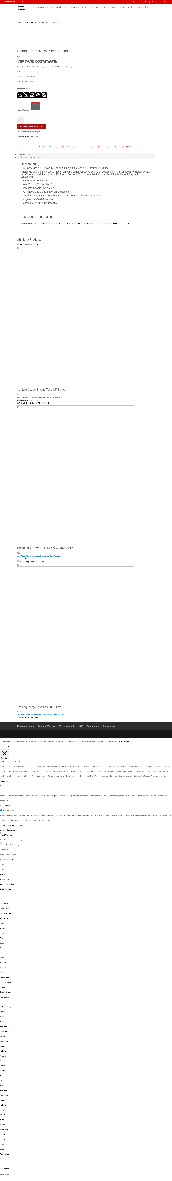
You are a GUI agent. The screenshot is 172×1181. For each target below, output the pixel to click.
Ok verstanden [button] (123, 741)
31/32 (58, 223)
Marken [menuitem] (3, 894)
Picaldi (31, 22)
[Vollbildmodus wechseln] (3, 1174)
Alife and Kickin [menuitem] (5, 982)
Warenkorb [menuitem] (4, 874)
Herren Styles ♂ (67, 147)
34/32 (99, 223)
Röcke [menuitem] (2, 1134)
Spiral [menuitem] (2, 1002)
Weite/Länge (23, 110)
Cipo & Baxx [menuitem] (4, 904)
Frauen (86, 7)
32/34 (78, 223)
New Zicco (118, 147)
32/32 (73, 223)
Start (19, 22)
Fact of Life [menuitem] (4, 918)
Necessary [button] (4, 781)
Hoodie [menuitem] (2, 1046)
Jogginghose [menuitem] (4, 1056)
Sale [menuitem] (1, 1159)
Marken (60, 7)
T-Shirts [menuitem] (3, 948)
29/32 (37, 223)
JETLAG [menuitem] (3, 967)
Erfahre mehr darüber (8, 747)
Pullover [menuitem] (3, 1051)
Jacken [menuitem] (2, 1036)
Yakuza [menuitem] (2, 928)
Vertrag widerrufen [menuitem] (7, 884)
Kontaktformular (26, 726)
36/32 (109, 223)
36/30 (104, 223)
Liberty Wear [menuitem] (4, 977)
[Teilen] (6, 1174)
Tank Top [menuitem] (3, 1026)
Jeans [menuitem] (2, 1061)
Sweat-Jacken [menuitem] (5, 1041)
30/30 (53, 223)
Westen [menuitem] (3, 1124)
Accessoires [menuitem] (4, 1154)
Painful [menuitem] (2, 987)
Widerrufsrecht (67, 726)
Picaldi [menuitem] (2, 923)
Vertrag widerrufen (151, 2)
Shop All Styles (44, 7)
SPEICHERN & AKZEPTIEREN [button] (11, 825)
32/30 (68, 223)
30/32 (48, 223)
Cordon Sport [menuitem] (5, 909)
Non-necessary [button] (5, 805)
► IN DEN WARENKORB (32, 126)
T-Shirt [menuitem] (2, 1021)
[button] (28, 132)
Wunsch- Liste (137, 2)
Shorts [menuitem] (2, 1066)
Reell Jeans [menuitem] (4, 997)
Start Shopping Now (7, 859)
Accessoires (102, 7)
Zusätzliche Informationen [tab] (29, 157)
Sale (114, 7)
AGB (80, 726)
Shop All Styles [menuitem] (5, 889)
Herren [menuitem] (2, 953)
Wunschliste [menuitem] (4, 1169)
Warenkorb (126, 2)
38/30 (114, 223)
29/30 (42, 223)
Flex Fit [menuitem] (2, 972)
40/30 (125, 223)
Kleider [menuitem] (2, 1120)
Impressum (109, 726)
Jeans (111, 147)
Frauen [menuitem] (2, 938)
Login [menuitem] (2, 869)
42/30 (130, 223)
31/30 (63, 223)
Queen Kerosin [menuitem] (5, 992)
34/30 (94, 223)
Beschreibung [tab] (25, 154)
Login (118, 2)
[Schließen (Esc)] (8, 1174)
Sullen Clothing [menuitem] (5, 1007)
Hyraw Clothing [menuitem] (5, 913)
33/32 (89, 223)
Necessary (7, 786)
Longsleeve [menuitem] (4, 1031)
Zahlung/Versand (47, 726)
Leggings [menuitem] (3, 1144)
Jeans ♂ (77, 147)
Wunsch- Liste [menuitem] (5, 879)
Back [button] (2, 899)
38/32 (120, 223)
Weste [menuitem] (2, 1070)
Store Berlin (126, 7)
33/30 (84, 223)
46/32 (135, 223)
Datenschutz (93, 726)
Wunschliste (143, 7)
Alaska (99, 147)
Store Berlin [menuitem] (4, 1164)
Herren (73, 7)
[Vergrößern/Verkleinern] (1, 1174)
